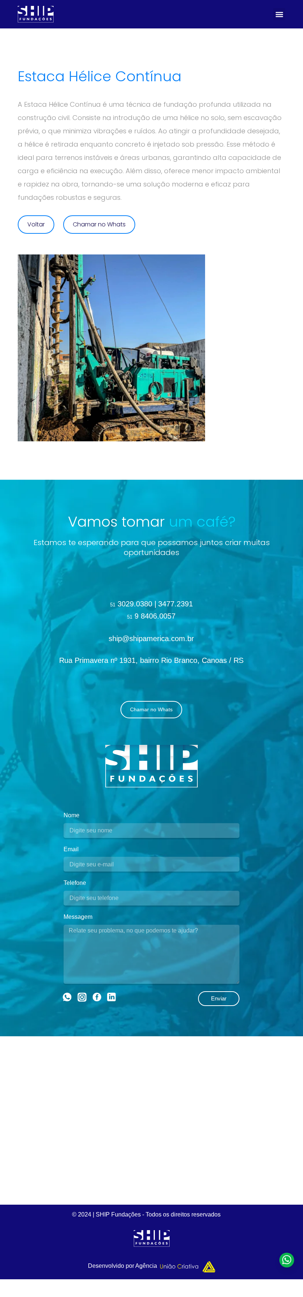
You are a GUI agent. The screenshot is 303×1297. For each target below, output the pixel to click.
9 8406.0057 (151, 616)
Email (71, 849)
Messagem (78, 917)
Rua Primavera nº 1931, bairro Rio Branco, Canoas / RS (151, 660)
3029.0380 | (133, 604)
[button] (279, 14)
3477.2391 (175, 604)
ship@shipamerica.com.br (151, 638)
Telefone (75, 883)
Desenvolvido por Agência (122, 1266)
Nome (71, 815)
